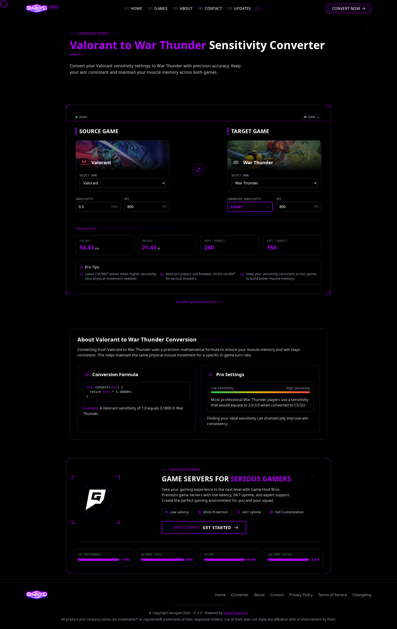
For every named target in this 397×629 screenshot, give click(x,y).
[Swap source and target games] (198, 169)
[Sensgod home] (37, 8)
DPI (126, 199)
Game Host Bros (236, 613)
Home (220, 594)
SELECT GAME (88, 175)
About (259, 594)
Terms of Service (332, 594)
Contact (277, 594)
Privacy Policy (301, 594)
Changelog (361, 594)
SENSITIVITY (84, 199)
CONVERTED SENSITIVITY (244, 199)
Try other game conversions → (198, 302)
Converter (240, 594)
